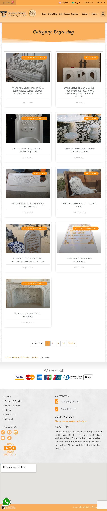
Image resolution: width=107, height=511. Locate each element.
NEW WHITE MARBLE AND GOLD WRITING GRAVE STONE (28, 260)
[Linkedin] (16, 432)
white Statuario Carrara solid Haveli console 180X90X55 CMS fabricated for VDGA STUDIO (79, 92)
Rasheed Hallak (6, 502)
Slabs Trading (64, 14)
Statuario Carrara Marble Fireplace (28, 315)
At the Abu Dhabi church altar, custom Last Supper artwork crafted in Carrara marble (28, 90)
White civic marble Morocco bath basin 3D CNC (28, 150)
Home (44, 14)
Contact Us (89, 3)
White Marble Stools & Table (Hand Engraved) (79, 150)
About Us (101, 3)
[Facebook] (9, 432)
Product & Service (21, 357)
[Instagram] (3, 432)
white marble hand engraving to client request (28, 205)
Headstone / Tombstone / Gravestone (79, 260)
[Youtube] (3, 438)
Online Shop (52, 14)
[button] (103, 14)
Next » (71, 343)
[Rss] (9, 438)
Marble (35, 357)
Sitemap (9, 419)
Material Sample (12, 405)
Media (8, 410)
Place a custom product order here (71, 421)
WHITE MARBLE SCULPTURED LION (79, 205)
